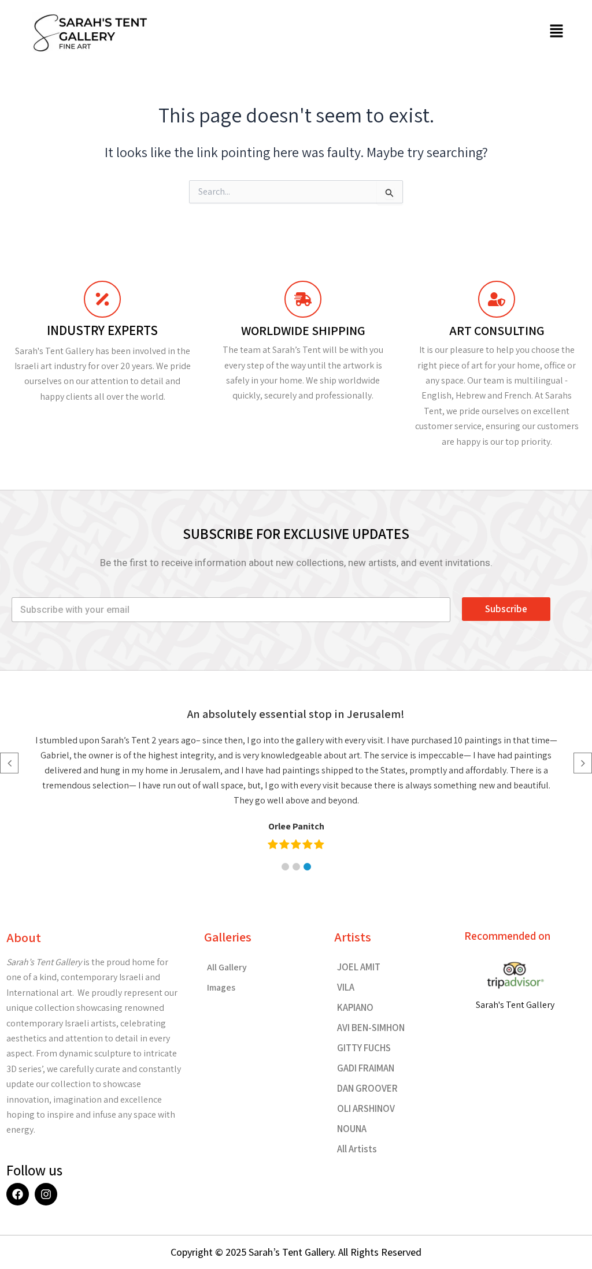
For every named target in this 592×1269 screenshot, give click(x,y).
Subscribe (506, 608)
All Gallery (227, 967)
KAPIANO (355, 1007)
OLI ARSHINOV (366, 1108)
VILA (345, 987)
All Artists (357, 1149)
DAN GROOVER (367, 1088)
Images (221, 987)
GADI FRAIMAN (365, 1068)
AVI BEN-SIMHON (371, 1027)
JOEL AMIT (358, 967)
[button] (556, 31)
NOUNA (352, 1128)
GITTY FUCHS (364, 1047)
